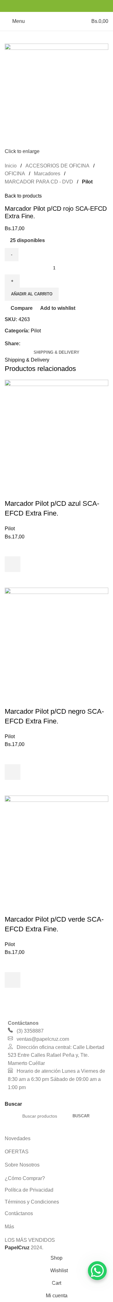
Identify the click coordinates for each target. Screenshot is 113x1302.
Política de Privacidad (29, 1190)
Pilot (87, 181)
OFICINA (15, 173)
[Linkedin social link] (64, 5)
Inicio (11, 165)
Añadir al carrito (31, 294)
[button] (12, 564)
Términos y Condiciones (32, 1201)
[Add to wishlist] (12, 548)
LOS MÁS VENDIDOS (30, 1240)
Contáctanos (19, 1213)
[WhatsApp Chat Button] (97, 1270)
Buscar (81, 1116)
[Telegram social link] (72, 5)
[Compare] (12, 491)
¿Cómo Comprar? (25, 1178)
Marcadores (47, 173)
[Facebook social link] (41, 5)
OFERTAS (17, 1151)
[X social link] (48, 5)
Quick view (12, 580)
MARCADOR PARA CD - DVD (39, 181)
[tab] (56, 352)
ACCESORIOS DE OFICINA (57, 165)
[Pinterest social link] (56, 5)
